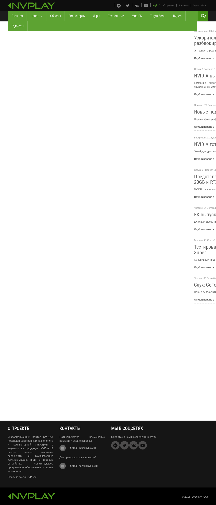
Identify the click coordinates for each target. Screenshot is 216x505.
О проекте (168, 5)
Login (155, 5)
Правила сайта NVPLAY (22, 477)
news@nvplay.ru (88, 465)
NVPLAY (203, 496)
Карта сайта (199, 5)
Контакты (184, 5)
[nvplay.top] (31, 5)
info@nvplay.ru (87, 448)
